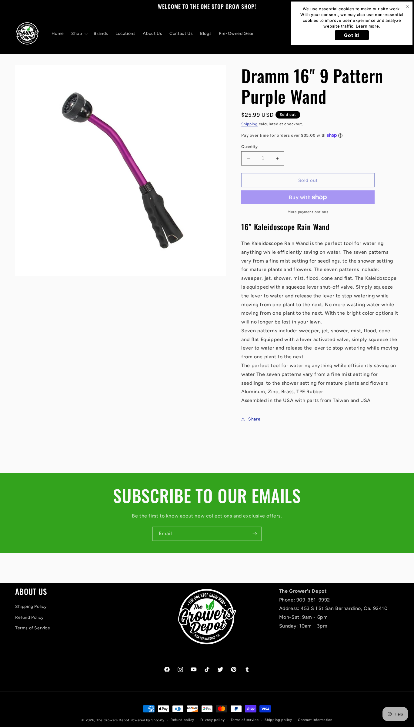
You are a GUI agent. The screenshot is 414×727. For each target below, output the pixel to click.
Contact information (315, 720)
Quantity (249, 146)
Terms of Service (32, 628)
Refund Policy (29, 617)
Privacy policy (212, 720)
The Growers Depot (112, 720)
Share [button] (254, 419)
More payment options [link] (308, 212)
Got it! (351, 35)
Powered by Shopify (148, 720)
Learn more (367, 26)
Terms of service (245, 720)
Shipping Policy (31, 606)
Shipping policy (278, 720)
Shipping (249, 124)
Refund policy (182, 720)
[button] (79, 33)
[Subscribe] (254, 534)
